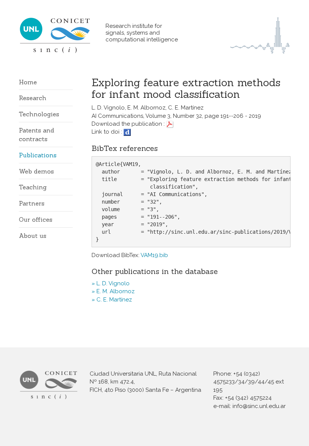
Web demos (36, 171)
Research (32, 98)
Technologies (39, 114)
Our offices (35, 219)
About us (32, 235)
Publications (38, 155)
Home (28, 82)
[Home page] (62, 35)
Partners (31, 203)
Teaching (33, 187)
